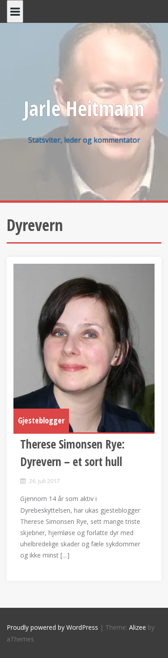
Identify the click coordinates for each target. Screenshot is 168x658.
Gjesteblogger (41, 420)
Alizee (137, 627)
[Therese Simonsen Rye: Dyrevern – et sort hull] (84, 348)
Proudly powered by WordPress (52, 627)
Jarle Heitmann (84, 108)
